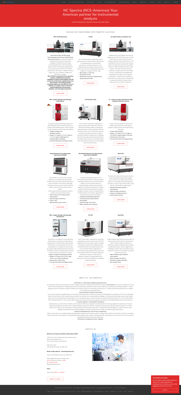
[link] (8, 2)
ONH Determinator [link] (110, 2)
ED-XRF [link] (159, 2)
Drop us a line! (55, 379)
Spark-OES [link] (143, 2)
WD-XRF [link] (134, 2)
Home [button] (48, 391)
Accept (165, 390)
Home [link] (63, 2)
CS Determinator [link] (124, 2)
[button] (65, 372)
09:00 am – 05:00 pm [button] (59, 372)
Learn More (60, 93)
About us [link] (167, 2)
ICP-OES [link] (151, 2)
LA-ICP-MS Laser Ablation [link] (76, 2)
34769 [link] (63, 360)
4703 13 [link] (49, 360)
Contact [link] (175, 2)
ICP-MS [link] (99, 2)
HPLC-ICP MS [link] (90, 2)
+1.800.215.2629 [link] (53, 362)
